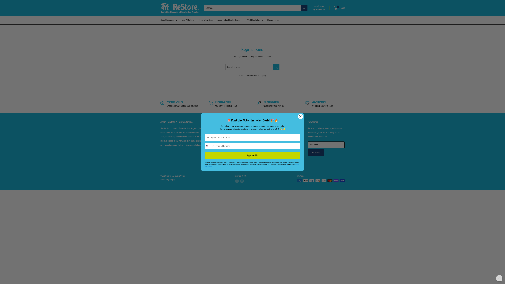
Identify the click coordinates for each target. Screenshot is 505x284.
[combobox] (209, 146)
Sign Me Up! (252, 155)
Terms (210, 166)
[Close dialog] (300, 116)
